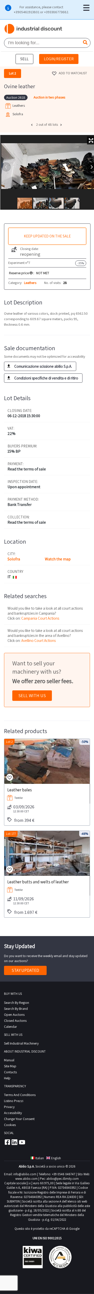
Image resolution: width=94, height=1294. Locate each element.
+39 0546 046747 (63, 1174)
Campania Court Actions (40, 618)
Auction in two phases (49, 97)
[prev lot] (32, 124)
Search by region (16, 1002)
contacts (10, 1072)
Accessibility (13, 1113)
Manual (9, 1060)
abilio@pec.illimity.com (62, 1179)
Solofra (14, 559)
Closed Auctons (15, 1020)
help (7, 1078)
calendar (10, 1026)
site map (10, 1066)
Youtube (22, 1142)
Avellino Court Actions (38, 640)
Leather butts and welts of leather (38, 881)
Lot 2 (9, 742)
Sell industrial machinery (21, 1043)
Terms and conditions (20, 1095)
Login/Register (59, 58)
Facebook (7, 1142)
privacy (9, 1107)
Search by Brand (16, 1008)
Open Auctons (14, 1014)
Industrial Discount (34, 28)
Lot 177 (11, 834)
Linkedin (15, 1142)
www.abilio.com (26, 1179)
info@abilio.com (24, 1174)
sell (24, 58)
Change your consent (19, 1119)
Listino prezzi (13, 1101)
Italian (39, 1158)
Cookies (10, 1125)
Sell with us (32, 695)
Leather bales (19, 789)
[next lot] (61, 124)
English (56, 1158)
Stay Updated (25, 970)
